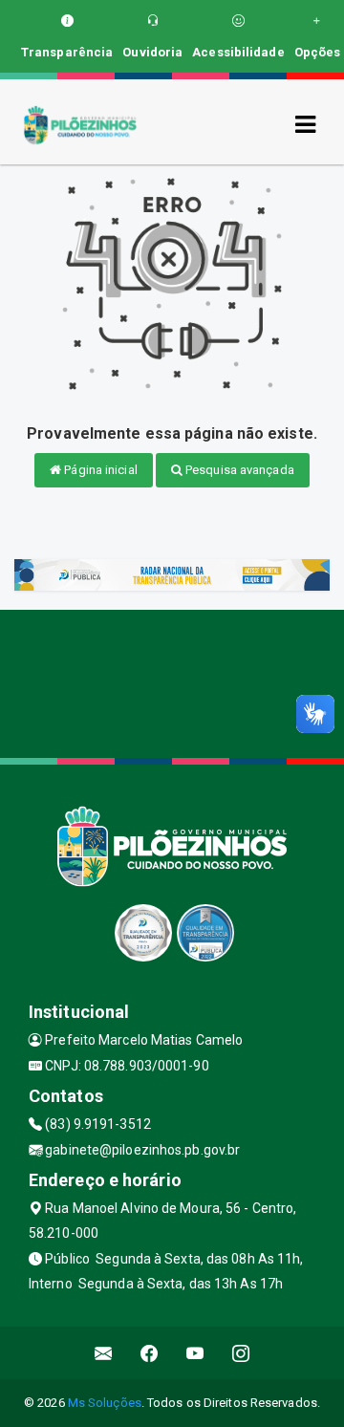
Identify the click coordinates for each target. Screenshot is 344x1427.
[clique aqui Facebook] (149, 1353)
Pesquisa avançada (238, 470)
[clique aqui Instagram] (241, 1353)
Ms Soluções (104, 1402)
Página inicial (99, 470)
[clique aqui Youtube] (195, 1353)
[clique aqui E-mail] (103, 1353)
